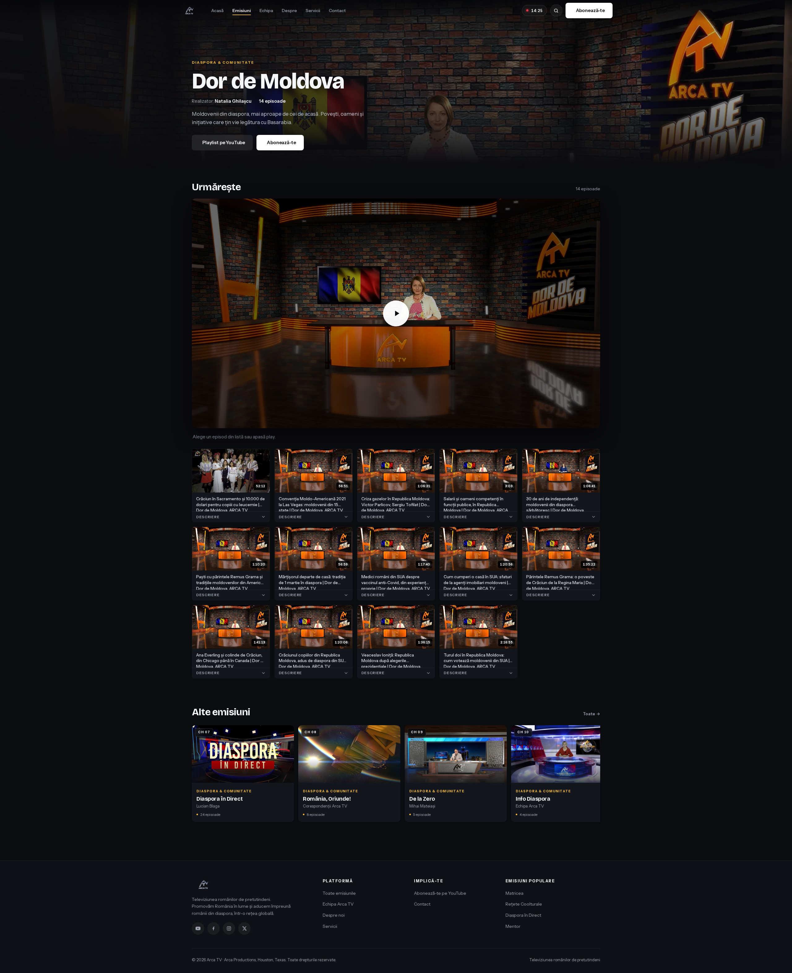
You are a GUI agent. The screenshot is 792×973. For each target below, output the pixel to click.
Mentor (513, 926)
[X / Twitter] (244, 928)
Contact (337, 10)
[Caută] (556, 10)
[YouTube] (198, 928)
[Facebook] (213, 928)
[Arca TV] (189, 10)
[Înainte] (598, 775)
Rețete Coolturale (524, 904)
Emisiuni (241, 10)
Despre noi (334, 915)
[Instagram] (229, 928)
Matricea (514, 893)
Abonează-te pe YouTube (440, 893)
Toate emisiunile (339, 893)
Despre (289, 10)
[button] (396, 313)
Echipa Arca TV (338, 904)
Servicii (313, 10)
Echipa (266, 10)
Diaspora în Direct (523, 915)
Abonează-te (590, 10)
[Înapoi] (194, 775)
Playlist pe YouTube (223, 142)
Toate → (591, 713)
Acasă (217, 10)
